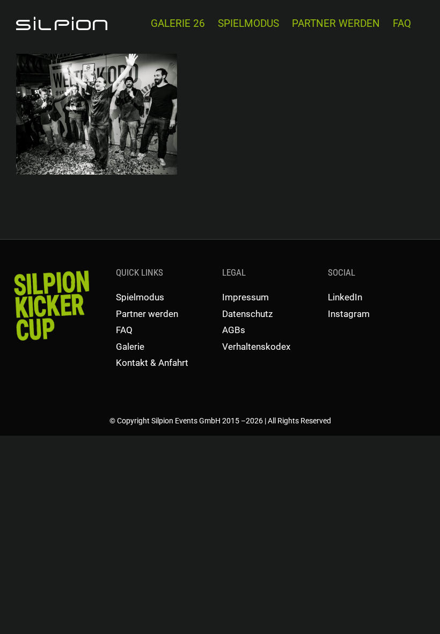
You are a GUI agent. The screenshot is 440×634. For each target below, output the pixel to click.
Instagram (349, 313)
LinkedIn (345, 297)
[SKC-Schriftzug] (50, 269)
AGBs (233, 330)
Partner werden (147, 313)
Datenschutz (247, 313)
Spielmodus (140, 297)
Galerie (130, 346)
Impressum (245, 297)
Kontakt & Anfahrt (152, 362)
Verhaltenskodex (256, 346)
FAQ (124, 330)
